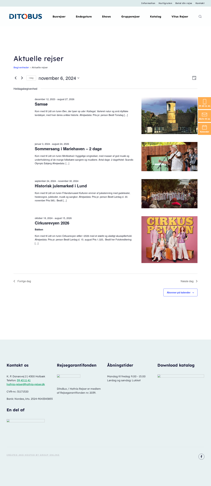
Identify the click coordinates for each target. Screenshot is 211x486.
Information (148, 3)
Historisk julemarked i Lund (61, 185)
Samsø (41, 104)
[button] (200, 16)
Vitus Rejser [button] (180, 16)
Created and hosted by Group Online (33, 455)
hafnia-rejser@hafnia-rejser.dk (26, 384)
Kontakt (200, 3)
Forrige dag (24, 281)
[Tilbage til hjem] (26, 16)
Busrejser (59, 16)
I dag (31, 77)
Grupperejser (130, 16)
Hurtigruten (165, 3)
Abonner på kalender (178, 292)
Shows (106, 16)
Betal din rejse (183, 3)
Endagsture (84, 16)
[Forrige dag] (15, 78)
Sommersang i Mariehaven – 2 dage (68, 148)
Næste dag (187, 281)
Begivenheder (21, 67)
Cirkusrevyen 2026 (52, 223)
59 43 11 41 (23, 380)
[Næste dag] (22, 78)
